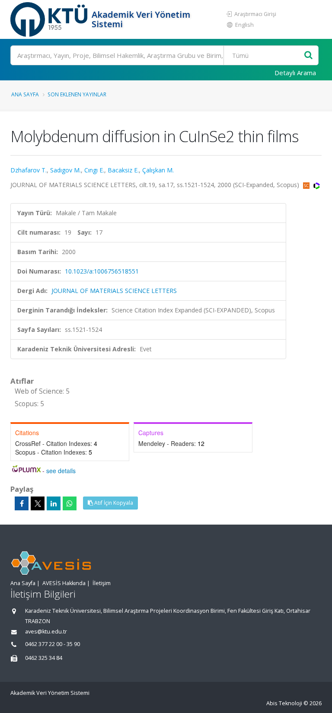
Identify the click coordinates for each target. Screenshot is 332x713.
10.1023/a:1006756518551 (102, 271)
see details (61, 470)
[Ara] (308, 55)
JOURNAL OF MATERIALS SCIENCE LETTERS (114, 290)
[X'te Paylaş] (38, 503)
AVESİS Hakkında (64, 583)
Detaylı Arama (295, 72)
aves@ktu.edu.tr (46, 631)
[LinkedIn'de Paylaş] (54, 503)
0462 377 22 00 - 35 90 (52, 644)
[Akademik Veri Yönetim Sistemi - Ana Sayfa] (49, 19)
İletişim (102, 583)
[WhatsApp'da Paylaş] (70, 503)
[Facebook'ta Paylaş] (22, 503)
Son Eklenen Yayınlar (77, 94)
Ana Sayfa (25, 94)
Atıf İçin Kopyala (113, 502)
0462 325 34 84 (43, 658)
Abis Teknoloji (284, 703)
